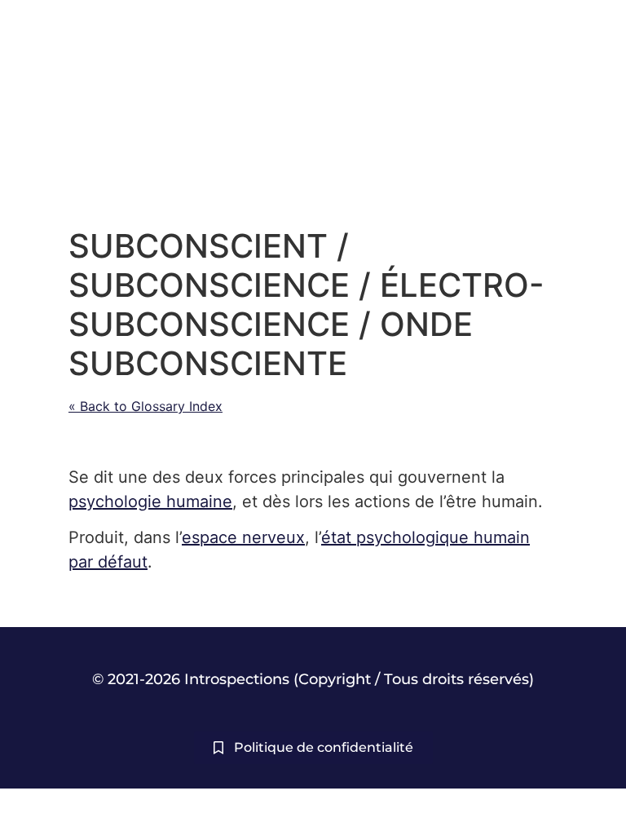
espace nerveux (243, 537)
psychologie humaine (150, 501)
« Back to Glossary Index (145, 406)
